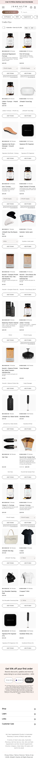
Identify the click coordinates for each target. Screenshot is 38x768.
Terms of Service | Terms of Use (23, 755)
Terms (19, 693)
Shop (4, 709)
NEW (17, 16)
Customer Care (8, 724)
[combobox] (16, 680)
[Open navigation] (3, 7)
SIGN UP (29, 680)
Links (4, 719)
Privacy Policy (29, 692)
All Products (7, 16)
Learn (4, 714)
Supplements (27, 16)
